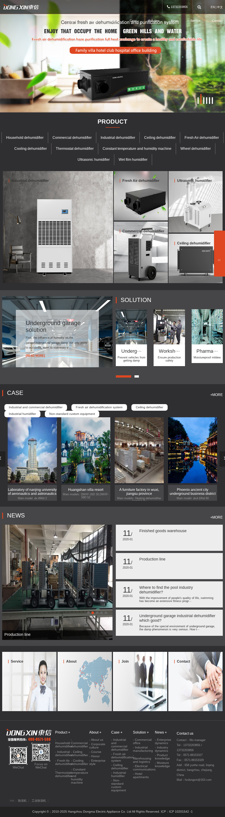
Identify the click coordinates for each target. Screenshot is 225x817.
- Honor (94, 756)
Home (72, 20)
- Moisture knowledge (162, 764)
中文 (220, 7)
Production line (152, 559)
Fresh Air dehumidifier (202, 137)
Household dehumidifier (25, 137)
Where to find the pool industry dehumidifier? (166, 589)
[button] (198, 100)
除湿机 (22, 800)
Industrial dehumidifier (118, 137)
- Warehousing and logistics (142, 758)
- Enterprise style (97, 762)
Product (93, 20)
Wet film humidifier (133, 159)
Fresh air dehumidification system (99, 407)
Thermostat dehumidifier (75, 148)
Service (195, 20)
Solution (154, 20)
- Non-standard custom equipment (118, 785)
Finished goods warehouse (163, 531)
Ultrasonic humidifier (94, 159)
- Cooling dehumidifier (79, 762)
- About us (96, 739)
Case (133, 20)
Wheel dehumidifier (195, 148)
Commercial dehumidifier (72, 137)
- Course (95, 752)
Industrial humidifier (22, 414)
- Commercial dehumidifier (79, 743)
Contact (217, 20)
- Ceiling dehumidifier (79, 753)
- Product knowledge (162, 757)
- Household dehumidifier (63, 743)
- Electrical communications (142, 768)
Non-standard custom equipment (72, 414)
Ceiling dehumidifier (160, 137)
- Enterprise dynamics (163, 741)
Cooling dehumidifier (30, 148)
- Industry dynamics (161, 749)
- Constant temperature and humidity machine (79, 776)
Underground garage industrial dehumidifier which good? (177, 618)
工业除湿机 (39, 800)
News (175, 20)
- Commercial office (142, 741)
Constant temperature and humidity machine (137, 148)
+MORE (216, 395)
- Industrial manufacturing (142, 749)
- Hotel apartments (141, 775)
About (114, 20)
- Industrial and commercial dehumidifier (119, 744)
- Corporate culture (97, 746)
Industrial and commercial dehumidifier (36, 407)
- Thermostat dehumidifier (63, 773)
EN (213, 7)
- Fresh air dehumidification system (121, 757)
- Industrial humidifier (118, 774)
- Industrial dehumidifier (63, 753)
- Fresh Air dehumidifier (63, 762)
